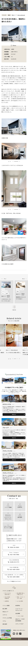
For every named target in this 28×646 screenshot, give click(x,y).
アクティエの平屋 (7, 618)
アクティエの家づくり (8, 591)
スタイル (5, 615)
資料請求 (5, 624)
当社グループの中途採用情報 (19, 620)
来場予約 (17, 605)
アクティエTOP (4, 9)
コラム (4, 621)
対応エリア (5, 611)
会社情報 (17, 613)
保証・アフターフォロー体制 (21, 597)
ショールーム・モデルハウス (19, 609)
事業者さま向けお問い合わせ (19, 630)
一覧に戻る (14, 309)
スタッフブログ (19, 624)
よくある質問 (20, 601)
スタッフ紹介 (21, 616)
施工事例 (9, 9)
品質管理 (7, 601)
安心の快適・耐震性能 (8, 597)
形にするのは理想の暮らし (8, 593)
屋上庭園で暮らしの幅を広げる (21, 593)
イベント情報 (6, 605)
